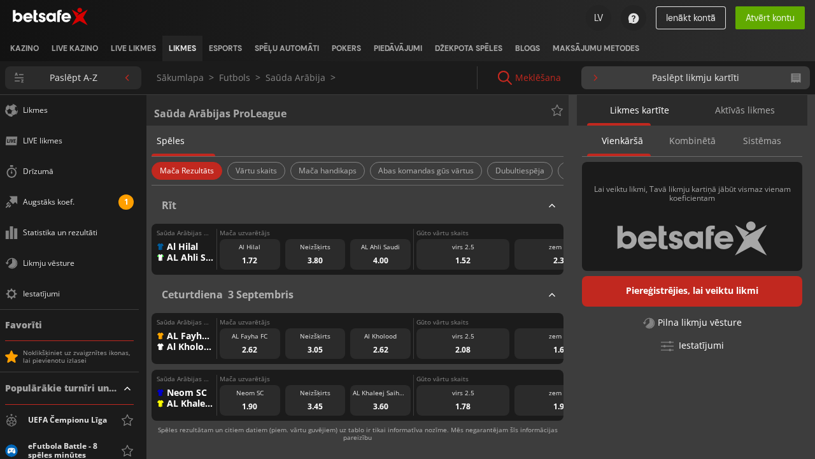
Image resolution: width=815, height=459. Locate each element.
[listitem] (24, 48)
